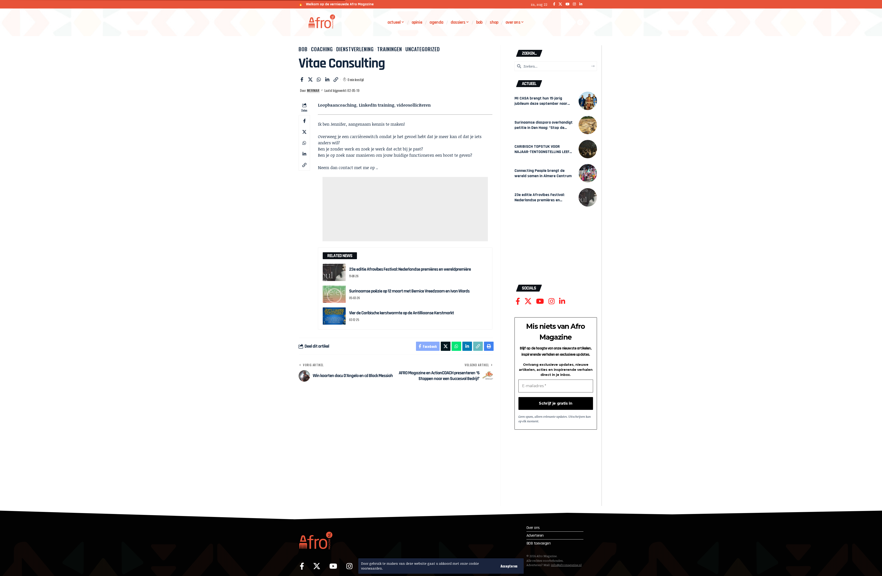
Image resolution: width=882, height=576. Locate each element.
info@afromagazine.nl (566, 565)
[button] (509, 566)
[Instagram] (574, 4)
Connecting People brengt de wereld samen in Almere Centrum (543, 173)
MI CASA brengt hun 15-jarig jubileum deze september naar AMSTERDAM (540, 103)
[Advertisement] (405, 209)
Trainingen (389, 49)
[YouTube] (567, 4)
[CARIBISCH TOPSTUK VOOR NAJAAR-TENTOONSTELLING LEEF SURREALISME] (588, 149)
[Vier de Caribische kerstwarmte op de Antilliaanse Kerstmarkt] (334, 316)
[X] (560, 4)
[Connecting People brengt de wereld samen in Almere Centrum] (588, 173)
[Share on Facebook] (302, 79)
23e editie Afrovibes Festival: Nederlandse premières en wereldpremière (410, 269)
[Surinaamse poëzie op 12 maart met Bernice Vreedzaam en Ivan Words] (334, 294)
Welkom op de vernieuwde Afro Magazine (340, 4)
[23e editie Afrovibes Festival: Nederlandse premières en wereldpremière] (334, 272)
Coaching (322, 49)
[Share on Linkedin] (327, 79)
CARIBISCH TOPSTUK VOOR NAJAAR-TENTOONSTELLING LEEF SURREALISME (541, 152)
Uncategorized (422, 49)
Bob (303, 49)
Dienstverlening (355, 49)
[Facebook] (554, 4)
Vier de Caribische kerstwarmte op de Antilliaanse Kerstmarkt (401, 313)
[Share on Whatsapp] (319, 79)
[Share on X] (310, 79)
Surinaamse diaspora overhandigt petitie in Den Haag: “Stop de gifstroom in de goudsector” (543, 128)
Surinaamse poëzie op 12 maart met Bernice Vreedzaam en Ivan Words (409, 291)
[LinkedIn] (580, 4)
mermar (313, 90)
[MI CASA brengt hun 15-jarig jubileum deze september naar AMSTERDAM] (588, 101)
